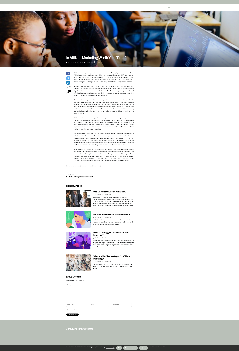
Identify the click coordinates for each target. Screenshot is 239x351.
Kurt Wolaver (71, 62)
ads (91, 166)
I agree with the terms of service (78, 310)
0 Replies (98, 62)
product (70, 166)
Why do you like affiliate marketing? (109, 192)
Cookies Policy (110, 348)
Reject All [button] (143, 348)
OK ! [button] (119, 348)
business (97, 166)
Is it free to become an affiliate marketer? (112, 214)
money (84, 166)
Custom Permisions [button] (130, 348)
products (77, 166)
